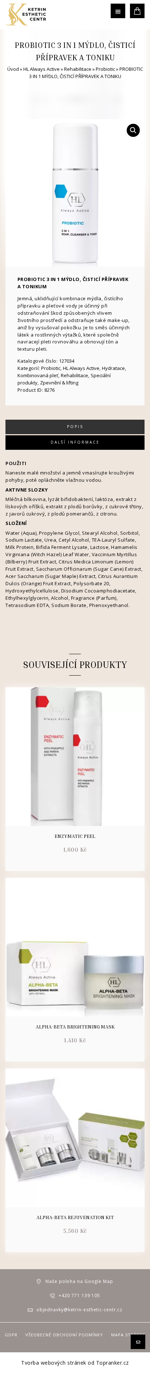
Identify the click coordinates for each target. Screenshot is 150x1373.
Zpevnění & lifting (59, 382)
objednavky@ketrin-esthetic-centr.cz (79, 1310)
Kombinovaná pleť (37, 375)
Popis (75, 426)
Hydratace (113, 368)
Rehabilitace (77, 69)
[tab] (75, 427)
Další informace (75, 442)
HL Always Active (41, 69)
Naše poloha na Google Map (79, 1281)
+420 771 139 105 (79, 1295)
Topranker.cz (112, 1362)
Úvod (13, 69)
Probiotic (105, 69)
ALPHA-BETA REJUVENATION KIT (75, 1217)
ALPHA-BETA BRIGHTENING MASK (75, 1027)
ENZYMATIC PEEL (75, 836)
